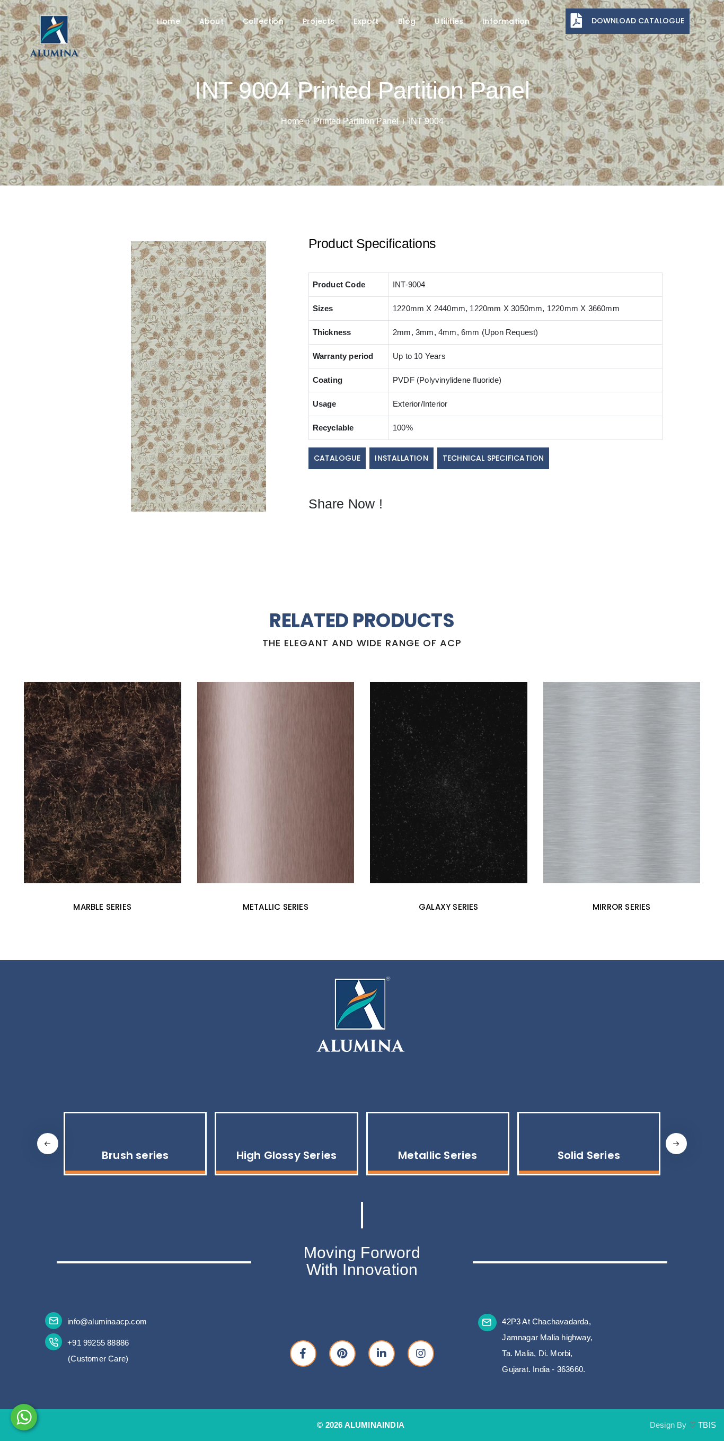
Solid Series (437, 1155)
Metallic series (102, 906)
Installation (401, 458)
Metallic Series (286, 1155)
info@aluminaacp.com (107, 1321)
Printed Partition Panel (356, 121)
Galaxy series (275, 906)
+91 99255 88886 (98, 1342)
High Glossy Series (135, 1155)
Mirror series (448, 906)
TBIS (707, 1424)
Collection (263, 21)
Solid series (621, 906)
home (292, 121)
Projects (319, 21)
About (211, 21)
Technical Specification (493, 458)
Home (168, 21)
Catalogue (337, 458)
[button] (676, 1143)
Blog (407, 21)
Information (505, 21)
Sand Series (589, 1155)
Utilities (449, 21)
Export (366, 21)
